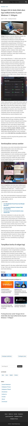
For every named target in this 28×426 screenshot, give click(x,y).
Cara (7, 375)
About (3, 399)
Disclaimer (4, 392)
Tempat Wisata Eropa (16, 423)
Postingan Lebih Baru (7, 356)
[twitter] (8, 275)
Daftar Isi (4, 394)
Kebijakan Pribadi (6, 389)
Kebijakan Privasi (6, 387)
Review (16, 375)
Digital (11, 375)
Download (4, 401)
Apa (3, 375)
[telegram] (24, 275)
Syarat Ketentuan (6, 384)
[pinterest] (14, 275)
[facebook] (3, 275)
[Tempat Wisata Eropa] (14, 2)
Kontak (3, 396)
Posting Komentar (12, 18)
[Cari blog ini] (26, 2)
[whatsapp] (19, 275)
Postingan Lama (22, 356)
